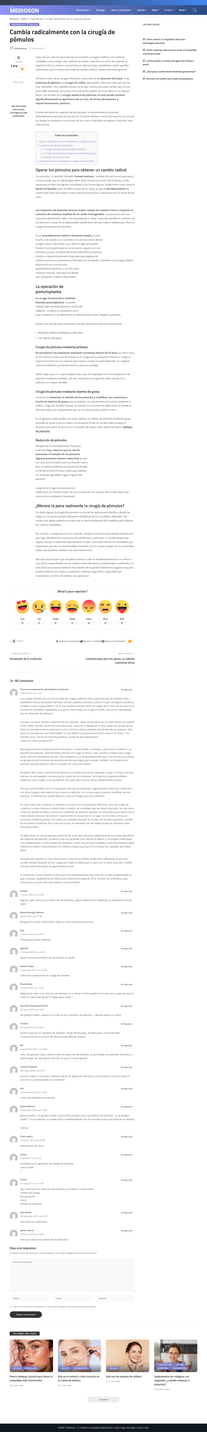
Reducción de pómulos (55, 157)
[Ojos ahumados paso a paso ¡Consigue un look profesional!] (18, 94)
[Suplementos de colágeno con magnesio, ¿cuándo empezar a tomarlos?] (175, 1356)
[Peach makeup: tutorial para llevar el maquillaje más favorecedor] (31, 1356)
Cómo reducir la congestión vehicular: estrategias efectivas (164, 41)
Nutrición (163, 1368)
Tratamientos (19, 24)
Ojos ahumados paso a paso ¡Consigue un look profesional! (18, 111)
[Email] (22, 69)
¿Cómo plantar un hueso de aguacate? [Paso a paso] (168, 62)
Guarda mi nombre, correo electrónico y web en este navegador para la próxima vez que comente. (54, 1306)
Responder (128, 689)
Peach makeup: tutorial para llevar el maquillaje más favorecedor (31, 1378)
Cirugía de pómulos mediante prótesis (63, 149)
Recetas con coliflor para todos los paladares (169, 78)
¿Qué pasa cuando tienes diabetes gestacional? (171, 71)
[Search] (194, 10)
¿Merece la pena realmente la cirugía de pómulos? (65, 161)
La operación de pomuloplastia (55, 145)
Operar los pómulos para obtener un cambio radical (66, 141)
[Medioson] (24, 10)
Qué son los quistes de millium (124, 1376)
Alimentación (165, 1364)
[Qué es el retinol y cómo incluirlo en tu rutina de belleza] (79, 1356)
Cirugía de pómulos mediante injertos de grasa (68, 153)
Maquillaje (30, 1368)
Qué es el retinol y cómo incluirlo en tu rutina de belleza (78, 1378)
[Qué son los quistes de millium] (127, 1356)
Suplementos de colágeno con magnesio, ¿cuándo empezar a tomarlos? (172, 1380)
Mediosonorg (21, 48)
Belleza (33, 24)
